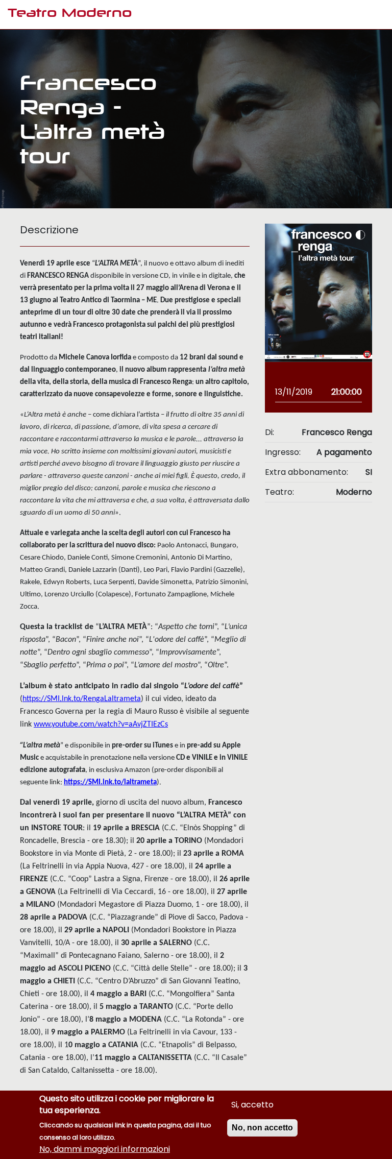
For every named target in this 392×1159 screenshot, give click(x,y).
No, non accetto (262, 1127)
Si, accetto (252, 1104)
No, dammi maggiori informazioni (104, 1149)
